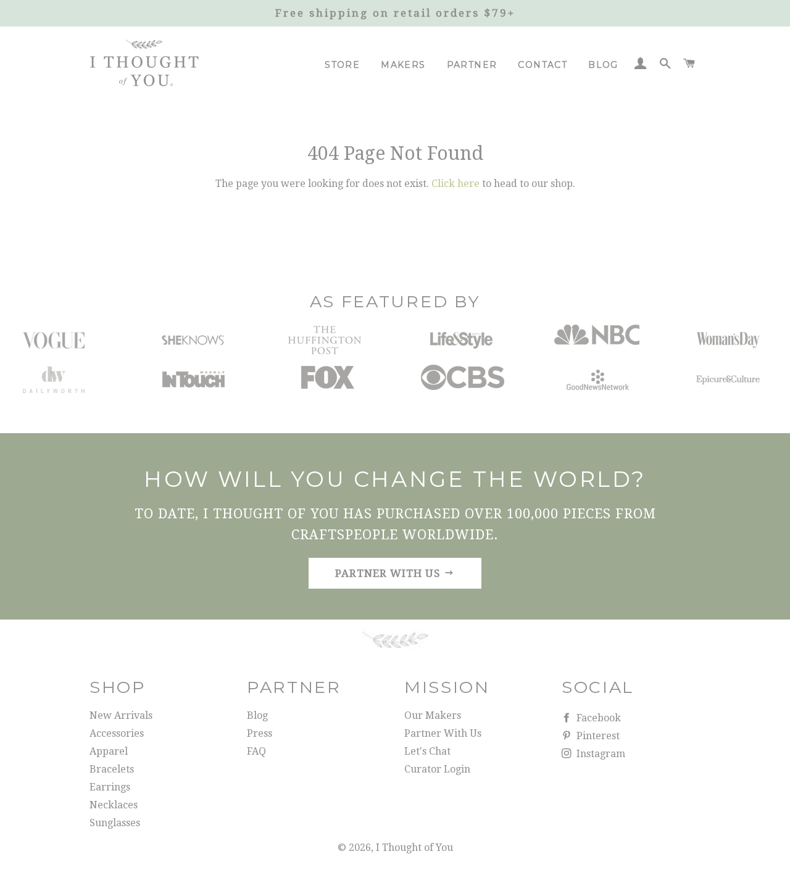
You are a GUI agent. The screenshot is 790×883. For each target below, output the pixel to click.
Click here (455, 183)
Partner (472, 64)
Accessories (116, 733)
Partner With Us (442, 733)
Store (342, 64)
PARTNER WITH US (389, 573)
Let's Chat (427, 751)
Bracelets (111, 769)
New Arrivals (120, 715)
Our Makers (432, 715)
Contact (542, 64)
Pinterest (597, 736)
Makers (403, 64)
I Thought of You (414, 847)
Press (259, 733)
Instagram (599, 754)
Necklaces (113, 805)
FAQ (256, 751)
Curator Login (437, 769)
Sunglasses (114, 823)
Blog (603, 64)
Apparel (108, 751)
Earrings (109, 787)
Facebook (597, 718)
